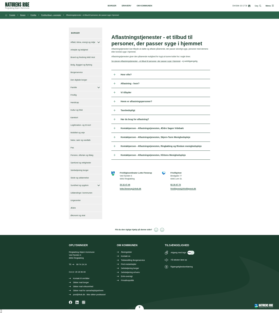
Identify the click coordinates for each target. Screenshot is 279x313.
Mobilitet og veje (78, 133)
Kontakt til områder (81, 278)
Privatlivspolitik (127, 280)
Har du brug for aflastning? (135, 119)
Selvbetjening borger (79, 170)
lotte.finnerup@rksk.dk (130, 189)
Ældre (73, 208)
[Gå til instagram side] (83, 302)
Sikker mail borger (81, 282)
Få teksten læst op (178, 260)
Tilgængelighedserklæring (181, 267)
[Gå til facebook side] (70, 302)
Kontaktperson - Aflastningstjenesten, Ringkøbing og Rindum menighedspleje (161, 146)
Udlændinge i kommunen (81, 193)
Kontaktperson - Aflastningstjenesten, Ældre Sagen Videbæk (152, 128)
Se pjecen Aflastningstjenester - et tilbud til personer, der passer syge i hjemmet (145, 61)
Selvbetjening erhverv (130, 272)
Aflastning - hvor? (130, 83)
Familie (74, 87)
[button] (1, 311)
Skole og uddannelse (80, 178)
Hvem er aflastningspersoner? (136, 101)
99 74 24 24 (81, 264)
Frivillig (74, 95)
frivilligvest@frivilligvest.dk (183, 189)
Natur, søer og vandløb (80, 140)
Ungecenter (76, 200)
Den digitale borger (79, 80)
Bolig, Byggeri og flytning (81, 65)
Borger (112, 6)
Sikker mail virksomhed (83, 286)
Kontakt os (125, 256)
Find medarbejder (128, 264)
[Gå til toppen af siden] (139, 307)
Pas (72, 148)
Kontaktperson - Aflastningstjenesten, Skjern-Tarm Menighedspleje (155, 137)
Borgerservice (77, 72)
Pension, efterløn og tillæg (82, 155)
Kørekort (74, 117)
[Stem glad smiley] (155, 230)
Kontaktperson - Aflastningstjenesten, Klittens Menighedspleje (153, 155)
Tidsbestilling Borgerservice (133, 260)
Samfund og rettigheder (81, 163)
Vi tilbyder (126, 92)
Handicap (75, 102)
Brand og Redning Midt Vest (83, 57)
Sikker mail (78, 290)
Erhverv (126, 6)
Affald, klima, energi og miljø (83, 42)
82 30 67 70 (175, 185)
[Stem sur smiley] (161, 230)
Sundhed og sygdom (79, 185)
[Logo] (17, 5)
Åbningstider (126, 252)
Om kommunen (144, 6)
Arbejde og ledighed (79, 50)
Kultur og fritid (77, 110)
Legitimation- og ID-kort (81, 125)
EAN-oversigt (127, 276)
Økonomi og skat (78, 215)
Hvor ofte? (126, 74)
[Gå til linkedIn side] (77, 302)
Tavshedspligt (128, 110)
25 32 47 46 (125, 185)
